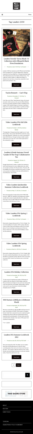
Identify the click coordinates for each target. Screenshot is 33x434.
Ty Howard (23, 66)
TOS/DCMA (6, 421)
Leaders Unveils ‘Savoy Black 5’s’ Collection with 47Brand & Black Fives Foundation (16, 61)
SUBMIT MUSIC (7, 412)
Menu (29, 14)
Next (18, 365)
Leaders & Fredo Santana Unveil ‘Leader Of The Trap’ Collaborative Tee (16, 154)
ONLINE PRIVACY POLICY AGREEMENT (13, 424)
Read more (16, 85)
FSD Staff (23, 340)
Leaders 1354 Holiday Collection (16, 272)
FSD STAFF (5, 408)
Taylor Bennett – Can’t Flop (16, 93)
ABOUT (5, 405)
